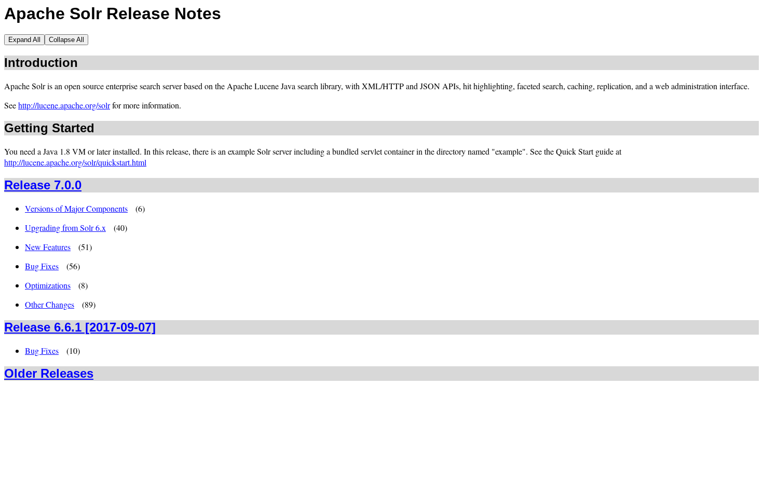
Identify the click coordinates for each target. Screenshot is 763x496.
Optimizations (48, 285)
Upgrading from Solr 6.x (65, 227)
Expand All (24, 40)
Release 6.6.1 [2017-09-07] (80, 327)
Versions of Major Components (76, 208)
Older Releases (48, 373)
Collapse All (66, 40)
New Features (48, 246)
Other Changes (49, 304)
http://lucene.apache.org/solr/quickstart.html (75, 162)
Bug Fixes (42, 265)
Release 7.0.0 (42, 185)
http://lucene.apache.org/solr (64, 105)
